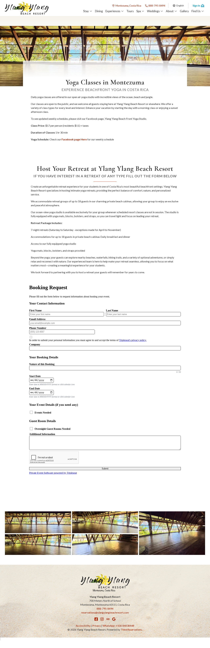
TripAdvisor (108, 619)
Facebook (96, 619)
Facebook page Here (74, 139)
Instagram (102, 619)
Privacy (96, 625)
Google (114, 619)
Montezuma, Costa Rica (128, 5)
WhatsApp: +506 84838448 (118, 625)
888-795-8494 (156, 5)
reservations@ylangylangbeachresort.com (105, 612)
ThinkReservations (131, 629)
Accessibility (83, 625)
